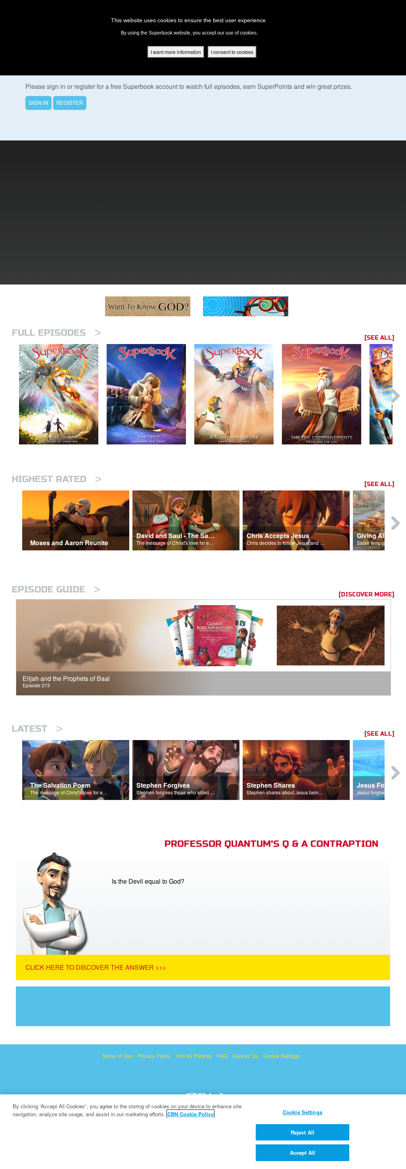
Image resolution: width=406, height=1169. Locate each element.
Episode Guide (56, 589)
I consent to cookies (232, 51)
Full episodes (56, 332)
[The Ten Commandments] (326, 394)
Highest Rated (57, 479)
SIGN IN (38, 102)
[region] (203, 1131)
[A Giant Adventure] (238, 394)
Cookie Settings (281, 1055)
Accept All (302, 1152)
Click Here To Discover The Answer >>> (95, 967)
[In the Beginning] (63, 394)
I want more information (176, 51)
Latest (37, 728)
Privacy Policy (154, 1055)
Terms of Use (117, 1055)
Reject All (302, 1132)
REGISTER (69, 102)
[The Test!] (150, 394)
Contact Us (245, 1055)
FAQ (222, 1055)
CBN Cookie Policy (190, 1114)
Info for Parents (194, 1055)
